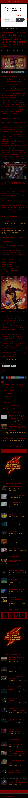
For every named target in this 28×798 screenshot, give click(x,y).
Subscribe (20, 19)
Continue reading (14, 23)
